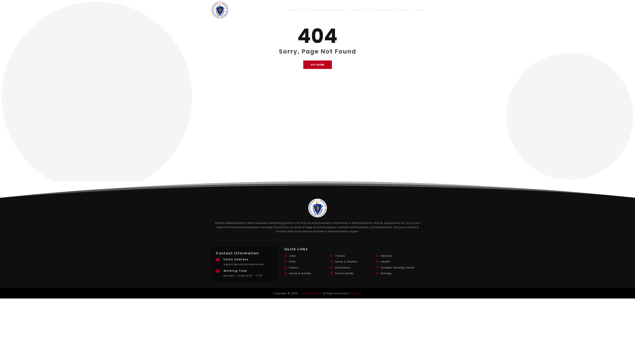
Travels (304, 10)
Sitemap (356, 293)
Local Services (387, 10)
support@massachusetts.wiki (244, 264)
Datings (386, 273)
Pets (370, 10)
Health (385, 261)
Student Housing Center (331, 10)
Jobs (292, 10)
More (405, 10)
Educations (342, 267)
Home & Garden (346, 261)
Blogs (419, 10)
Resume (357, 10)
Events (293, 267)
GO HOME (317, 65)
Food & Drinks (344, 273)
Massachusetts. (311, 293)
